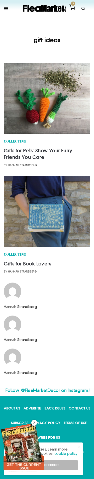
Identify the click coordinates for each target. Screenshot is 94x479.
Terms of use (75, 423)
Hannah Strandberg (22, 165)
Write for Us (49, 437)
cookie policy (65, 454)
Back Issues (54, 408)
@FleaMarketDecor (40, 391)
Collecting (15, 142)
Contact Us (79, 408)
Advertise (32, 408)
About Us (12, 408)
